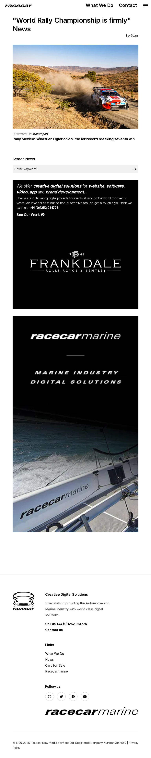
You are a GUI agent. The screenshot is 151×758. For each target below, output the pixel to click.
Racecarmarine (56, 671)
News (49, 659)
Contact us (54, 630)
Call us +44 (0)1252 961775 (66, 624)
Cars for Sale (55, 665)
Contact (128, 5)
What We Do (99, 5)
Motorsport (40, 134)
